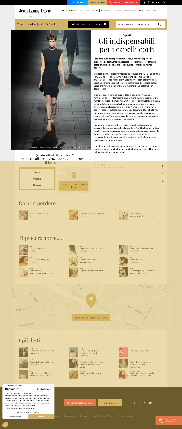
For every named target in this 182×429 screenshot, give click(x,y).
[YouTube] (157, 2)
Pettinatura (110, 167)
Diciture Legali (84, 416)
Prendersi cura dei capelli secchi (40, 249)
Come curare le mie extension (138, 260)
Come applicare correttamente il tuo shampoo (142, 215)
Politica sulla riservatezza (125, 416)
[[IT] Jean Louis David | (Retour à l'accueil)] (35, 11)
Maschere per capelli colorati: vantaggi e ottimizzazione (142, 271)
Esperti (96, 167)
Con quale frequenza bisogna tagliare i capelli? (41, 363)
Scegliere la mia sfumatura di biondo (91, 215)
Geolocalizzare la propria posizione (87, 24)
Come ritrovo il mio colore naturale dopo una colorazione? (140, 364)
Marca (64, 11)
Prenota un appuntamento (125, 2)
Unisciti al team (97, 2)
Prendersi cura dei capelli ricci (40, 215)
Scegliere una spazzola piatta (91, 270)
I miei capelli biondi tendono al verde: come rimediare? (41, 374)
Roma (37, 171)
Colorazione (117, 11)
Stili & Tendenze (145, 11)
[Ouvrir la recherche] (164, 2)
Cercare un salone (69, 416)
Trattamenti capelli (130, 11)
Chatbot (80, 2)
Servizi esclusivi (84, 11)
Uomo (155, 11)
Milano (37, 178)
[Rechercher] (160, 24)
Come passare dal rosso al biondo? (90, 374)
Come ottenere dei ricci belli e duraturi (91, 249)
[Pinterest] (153, 2)
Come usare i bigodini (139, 351)
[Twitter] (162, 181)
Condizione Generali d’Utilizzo (103, 416)
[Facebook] (144, 2)
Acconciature (105, 11)
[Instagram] (149, 2)
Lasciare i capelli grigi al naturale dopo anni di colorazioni (89, 353)
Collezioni (72, 11)
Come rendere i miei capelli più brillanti (141, 249)
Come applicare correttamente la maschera (40, 271)
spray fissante (121, 115)
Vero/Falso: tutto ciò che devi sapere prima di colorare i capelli (91, 364)
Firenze (37, 185)
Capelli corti (102, 167)
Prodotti (95, 11)
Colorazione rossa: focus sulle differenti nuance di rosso (142, 374)
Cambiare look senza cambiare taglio (88, 260)
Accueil (21, 17)
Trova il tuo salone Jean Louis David (74, 185)
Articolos (26, 17)
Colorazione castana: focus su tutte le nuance (41, 352)
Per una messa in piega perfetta (39, 260)
